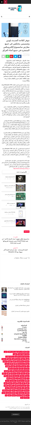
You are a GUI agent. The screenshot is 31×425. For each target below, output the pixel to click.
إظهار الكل (27, 342)
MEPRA (27, 380)
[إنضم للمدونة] (2, 2)
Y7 (6, 395)
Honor (4, 373)
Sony (13, 390)
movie (7, 380)
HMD (8, 373)
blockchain (21, 364)
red (23, 388)
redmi (19, 388)
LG (17, 378)
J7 (28, 378)
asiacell (27, 361)
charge (12, 366)
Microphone (20, 380)
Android (18, 359)
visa (3, 393)
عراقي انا (24, 327)
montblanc (13, 380)
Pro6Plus (11, 385)
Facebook (15, 414)
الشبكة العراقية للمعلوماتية (20, 333)
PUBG (5, 385)
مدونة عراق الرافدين (22, 328)
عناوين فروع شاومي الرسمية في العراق (20, 311)
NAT (23, 383)
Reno (7, 388)
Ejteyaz (10, 368)
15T (28, 351)
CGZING (24, 335)
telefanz (22, 393)
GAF (28, 373)
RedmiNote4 (13, 388)
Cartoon (18, 366)
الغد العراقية (24, 325)
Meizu (8, 378)
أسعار (5, 351)
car (28, 366)
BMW (15, 364)
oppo (5, 383)
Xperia (13, 395)
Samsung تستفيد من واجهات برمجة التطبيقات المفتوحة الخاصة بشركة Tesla (9, 214)
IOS (10, 376)
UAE (14, 393)
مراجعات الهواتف (9, 356)
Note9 (10, 383)
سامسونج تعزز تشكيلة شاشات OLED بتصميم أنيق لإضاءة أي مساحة (10, 205)
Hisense (13, 373)
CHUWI (7, 366)
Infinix (21, 376)
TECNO (27, 393)
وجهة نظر (24, 340)
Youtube (27, 397)
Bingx (10, 361)
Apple (9, 359)
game (18, 373)
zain (22, 397)
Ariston (4, 359)
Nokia (19, 383)
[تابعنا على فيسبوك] (5, 2)
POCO (16, 385)
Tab (10, 390)
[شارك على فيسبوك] (19, 56)
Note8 (14, 383)
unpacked (8, 393)
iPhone (6, 376)
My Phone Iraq (13, 421)
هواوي (27, 359)
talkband (5, 390)
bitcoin (5, 361)
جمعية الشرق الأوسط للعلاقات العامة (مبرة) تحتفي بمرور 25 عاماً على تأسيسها (19, 294)
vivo (28, 395)
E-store (15, 368)
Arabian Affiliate (22, 337)
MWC (27, 383)
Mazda (13, 378)
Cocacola (26, 368)
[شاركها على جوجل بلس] (11, 56)
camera (7, 364)
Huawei (27, 376)
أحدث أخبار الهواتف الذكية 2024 (15, 351)
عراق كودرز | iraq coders (20, 339)
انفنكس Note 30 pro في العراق (22, 305)
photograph (23, 385)
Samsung (27, 231)
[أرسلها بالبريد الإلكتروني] (3, 56)
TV (17, 393)
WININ (23, 395)
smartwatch (19, 390)
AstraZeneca (20, 361)
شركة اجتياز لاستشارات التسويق (22, 356)
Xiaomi (18, 395)
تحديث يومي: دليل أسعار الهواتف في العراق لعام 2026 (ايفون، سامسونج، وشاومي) (18, 288)
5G (24, 351)
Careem (24, 366)
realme (27, 388)
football (6, 371)
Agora (22, 359)
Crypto (20, 368)
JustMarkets (23, 378)
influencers (16, 376)
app (13, 359)
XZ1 (9, 395)
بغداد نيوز (24, 332)
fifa (11, 371)
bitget (27, 364)
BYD (12, 364)
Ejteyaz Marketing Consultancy (21, 371)
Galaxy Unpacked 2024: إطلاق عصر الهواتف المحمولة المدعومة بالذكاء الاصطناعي (10, 179)
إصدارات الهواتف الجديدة (23, 354)
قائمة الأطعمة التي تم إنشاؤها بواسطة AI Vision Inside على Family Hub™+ (10, 188)
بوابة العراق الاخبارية (22, 330)
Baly (14, 361)
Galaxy (23, 373)
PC (28, 385)
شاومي (15, 354)
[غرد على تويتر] (15, 56)
